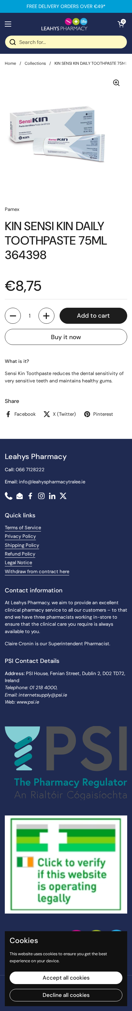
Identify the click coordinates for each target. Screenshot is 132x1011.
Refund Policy (20, 554)
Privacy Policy (20, 536)
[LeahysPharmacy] (64, 24)
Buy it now (66, 337)
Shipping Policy (22, 545)
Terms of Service (23, 527)
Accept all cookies (66, 977)
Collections (35, 63)
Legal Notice (18, 562)
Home (10, 63)
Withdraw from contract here (37, 571)
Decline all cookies (66, 994)
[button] (120, 24)
